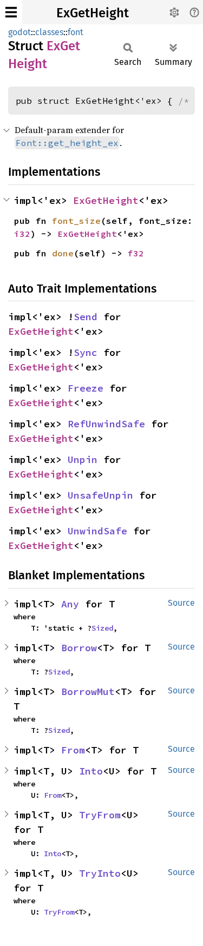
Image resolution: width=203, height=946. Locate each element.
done (63, 253)
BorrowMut (88, 691)
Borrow (79, 647)
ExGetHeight (92, 13)
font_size (76, 220)
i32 (22, 233)
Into (91, 771)
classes (49, 32)
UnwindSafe (97, 531)
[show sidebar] (11, 12)
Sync (85, 352)
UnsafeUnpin (100, 495)
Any (70, 604)
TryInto (100, 873)
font (75, 32)
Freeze (85, 388)
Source (181, 603)
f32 (136, 253)
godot (19, 32)
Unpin (82, 459)
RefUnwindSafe (106, 424)
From (73, 750)
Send (85, 316)
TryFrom (100, 815)
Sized (102, 628)
